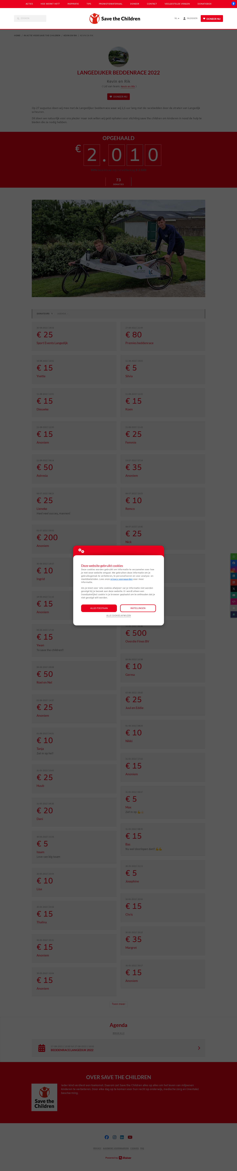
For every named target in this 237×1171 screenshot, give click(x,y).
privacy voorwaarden (121, 579)
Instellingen (137, 608)
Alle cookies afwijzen (118, 615)
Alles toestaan (99, 608)
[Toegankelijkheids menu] (233, 3)
